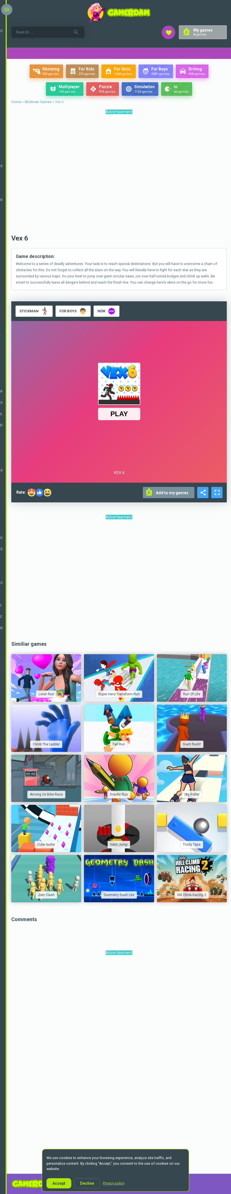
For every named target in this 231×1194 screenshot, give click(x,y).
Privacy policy (114, 1183)
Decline (87, 1183)
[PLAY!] (46, 677)
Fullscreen (217, 492)
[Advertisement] (119, 175)
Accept (58, 1183)
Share (202, 492)
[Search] (76, 32)
